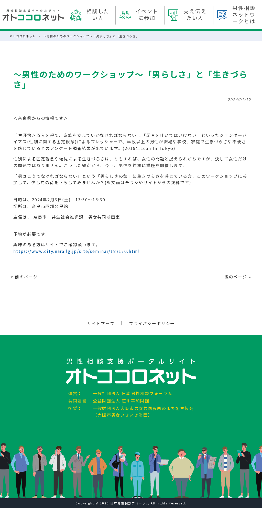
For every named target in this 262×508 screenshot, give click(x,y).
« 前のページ (24, 277)
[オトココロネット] (33, 15)
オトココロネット (22, 36)
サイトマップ (101, 323)
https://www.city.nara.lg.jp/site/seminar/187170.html (76, 251)
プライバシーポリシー (152, 323)
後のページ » (237, 277)
